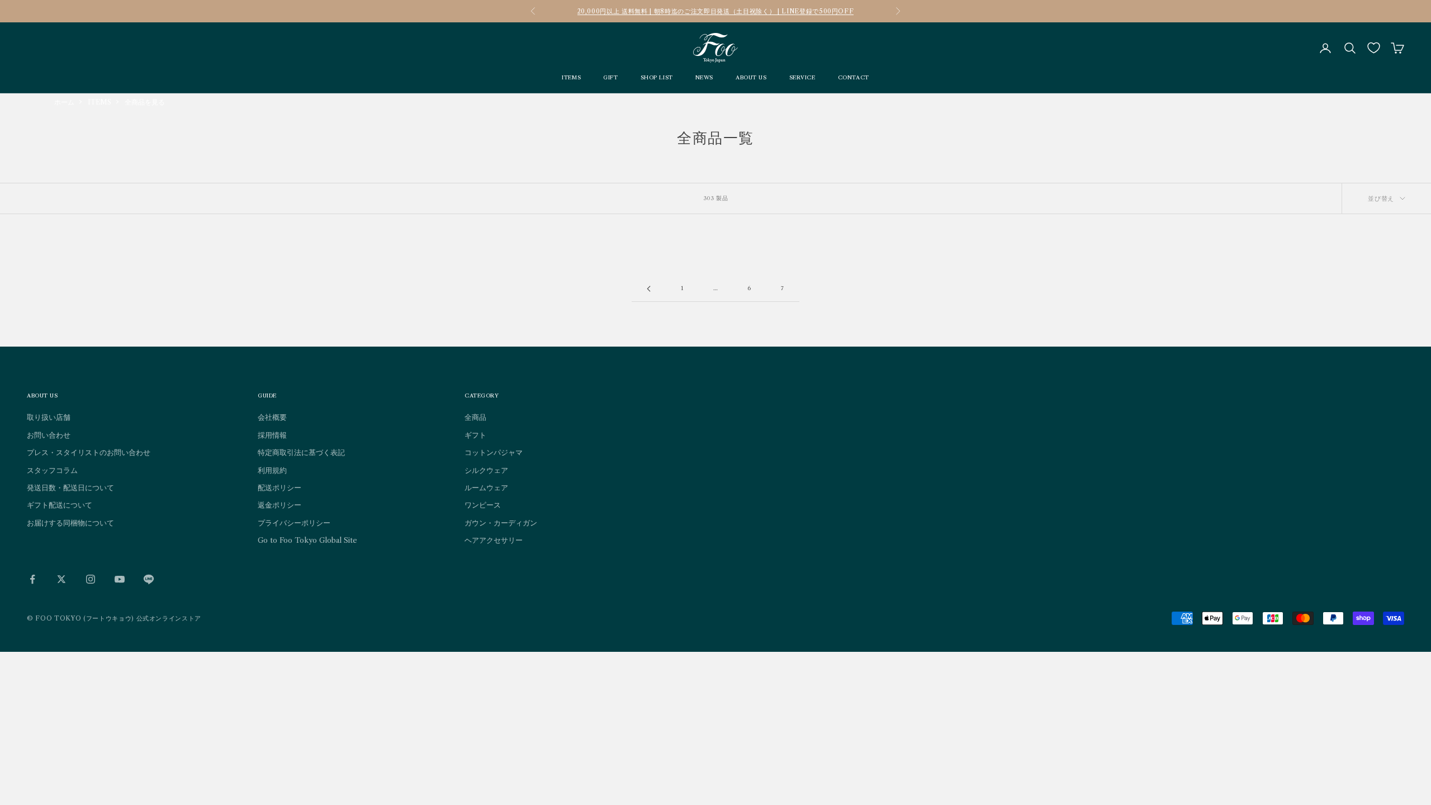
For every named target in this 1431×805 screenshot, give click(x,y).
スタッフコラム (52, 470)
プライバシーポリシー (294, 522)
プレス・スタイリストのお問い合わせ (88, 452)
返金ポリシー (279, 504)
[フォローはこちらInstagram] (90, 579)
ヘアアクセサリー (494, 540)
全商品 (475, 417)
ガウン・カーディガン (501, 522)
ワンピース (483, 504)
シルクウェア (486, 470)
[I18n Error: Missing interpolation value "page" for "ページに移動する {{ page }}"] (648, 288)
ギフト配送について (59, 504)
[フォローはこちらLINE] (148, 579)
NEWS (704, 77)
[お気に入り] (1374, 48)
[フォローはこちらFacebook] (32, 579)
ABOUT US (751, 77)
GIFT (610, 77)
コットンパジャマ (494, 452)
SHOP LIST (657, 77)
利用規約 (272, 470)
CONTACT (853, 77)
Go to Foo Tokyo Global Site (307, 540)
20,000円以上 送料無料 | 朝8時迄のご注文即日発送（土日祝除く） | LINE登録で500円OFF (715, 11)
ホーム (64, 102)
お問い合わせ (48, 434)
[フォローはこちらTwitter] (61, 579)
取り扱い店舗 (48, 417)
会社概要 (272, 417)
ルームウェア (486, 487)
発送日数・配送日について (70, 487)
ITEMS (571, 77)
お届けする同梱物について (70, 522)
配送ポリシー (279, 487)
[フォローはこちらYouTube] (119, 579)
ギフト (475, 434)
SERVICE (802, 77)
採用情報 (272, 434)
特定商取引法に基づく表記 (301, 452)
